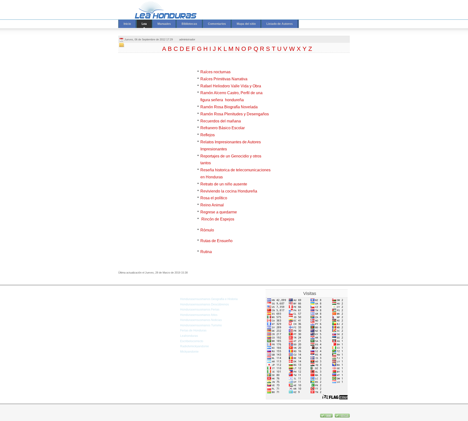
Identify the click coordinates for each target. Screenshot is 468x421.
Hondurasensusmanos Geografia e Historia (209, 299)
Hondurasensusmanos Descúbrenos (204, 304)
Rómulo (207, 230)
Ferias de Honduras (193, 330)
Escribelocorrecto (191, 341)
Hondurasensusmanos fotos (198, 315)
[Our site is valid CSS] (326, 416)
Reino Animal (212, 205)
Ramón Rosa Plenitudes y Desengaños (234, 114)
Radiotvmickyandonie (194, 346)
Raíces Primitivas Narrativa (223, 79)
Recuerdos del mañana (220, 121)
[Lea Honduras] (162, 9)
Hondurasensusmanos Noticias (201, 320)
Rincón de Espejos (217, 219)
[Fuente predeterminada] (326, 7)
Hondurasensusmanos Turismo (201, 325)
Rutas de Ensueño (216, 241)
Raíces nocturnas (215, 72)
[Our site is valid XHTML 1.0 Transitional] (342, 416)
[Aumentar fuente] (321, 7)
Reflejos (207, 135)
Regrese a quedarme (218, 212)
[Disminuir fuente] (331, 7)
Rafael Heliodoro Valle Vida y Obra (230, 86)
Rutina (206, 252)
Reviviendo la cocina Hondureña (228, 191)
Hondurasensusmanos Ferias (199, 309)
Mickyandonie (189, 351)
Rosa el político (213, 198)
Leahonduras (189, 336)
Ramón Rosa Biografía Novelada (229, 107)
